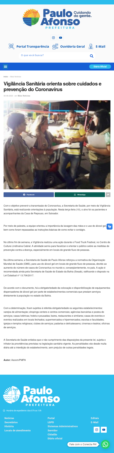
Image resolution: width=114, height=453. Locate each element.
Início (6, 76)
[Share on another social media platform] (108, 194)
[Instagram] (53, 38)
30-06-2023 (8, 95)
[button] (5, 66)
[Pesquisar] (91, 56)
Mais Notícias (15, 76)
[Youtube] (61, 38)
